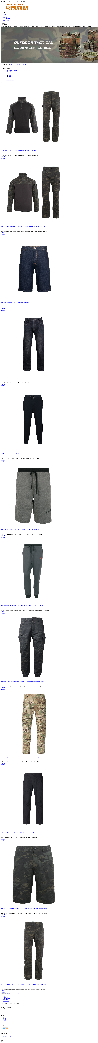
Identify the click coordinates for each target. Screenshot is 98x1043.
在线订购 (3, 158)
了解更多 (3, 156)
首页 (8, 993)
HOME (4, 14)
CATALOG (17, 64)
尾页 (18, 993)
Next (16, 993)
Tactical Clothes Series (26, 64)
